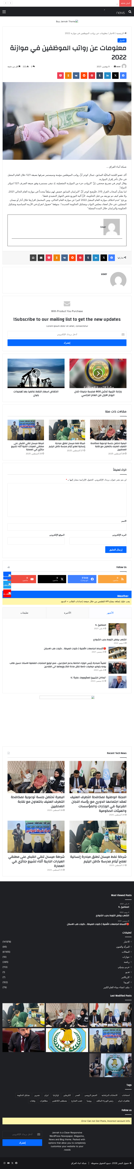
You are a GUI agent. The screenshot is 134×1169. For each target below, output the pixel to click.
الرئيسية (120, 33)
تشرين (37, 1095)
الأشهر (110, 612)
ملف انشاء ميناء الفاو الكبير (116, 987)
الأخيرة (67, 612)
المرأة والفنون (123, 946)
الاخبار (112, 33)
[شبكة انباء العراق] (109, 11)
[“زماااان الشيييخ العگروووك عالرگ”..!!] (117, 682)
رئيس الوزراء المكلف (104, 1100)
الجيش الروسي (90, 1095)
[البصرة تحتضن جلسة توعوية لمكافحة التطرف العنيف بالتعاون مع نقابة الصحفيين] (108, 430)
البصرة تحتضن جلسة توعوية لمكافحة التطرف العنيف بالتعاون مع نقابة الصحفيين (108, 446)
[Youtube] (7, 593)
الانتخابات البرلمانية (109, 1095)
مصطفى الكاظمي (59, 1100)
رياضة (127, 962)
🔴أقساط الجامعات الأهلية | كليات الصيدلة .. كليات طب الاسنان (75, 648)
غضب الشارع (76, 1100)
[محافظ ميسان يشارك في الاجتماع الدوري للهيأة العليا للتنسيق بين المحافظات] (23, 1040)
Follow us (127, 1110)
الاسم (123, 521)
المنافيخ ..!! (100, 625)
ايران (46, 1095)
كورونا (127, 982)
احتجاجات (126, 1095)
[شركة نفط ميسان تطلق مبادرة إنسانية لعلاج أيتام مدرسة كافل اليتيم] (67, 430)
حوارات (126, 957)
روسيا (89, 1100)
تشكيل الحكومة (23, 1095)
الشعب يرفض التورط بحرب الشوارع (109, 639)
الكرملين (67, 1095)
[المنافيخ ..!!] (117, 629)
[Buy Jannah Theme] (67, 21)
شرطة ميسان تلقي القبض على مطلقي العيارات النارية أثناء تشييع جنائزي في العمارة (79, 3)
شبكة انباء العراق (78, 1163)
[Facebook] (7, 576)
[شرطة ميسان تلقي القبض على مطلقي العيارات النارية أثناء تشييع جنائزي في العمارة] (26, 430)
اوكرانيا (56, 1095)
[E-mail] (120, 244)
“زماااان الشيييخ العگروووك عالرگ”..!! (88, 678)
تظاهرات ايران (124, 1100)
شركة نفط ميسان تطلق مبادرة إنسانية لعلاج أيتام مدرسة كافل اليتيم (67, 445)
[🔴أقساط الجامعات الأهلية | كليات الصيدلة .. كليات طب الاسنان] (117, 653)
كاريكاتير (125, 977)
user (118, 66)
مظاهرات (44, 1100)
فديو (128, 972)
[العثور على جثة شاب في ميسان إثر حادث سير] (67, 1040)
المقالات (126, 952)
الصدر (77, 1095)
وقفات (32, 1100)
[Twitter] (7, 584)
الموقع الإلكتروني (57, 534)
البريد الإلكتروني (119, 534)
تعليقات (24, 612)
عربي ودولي (124, 967)
